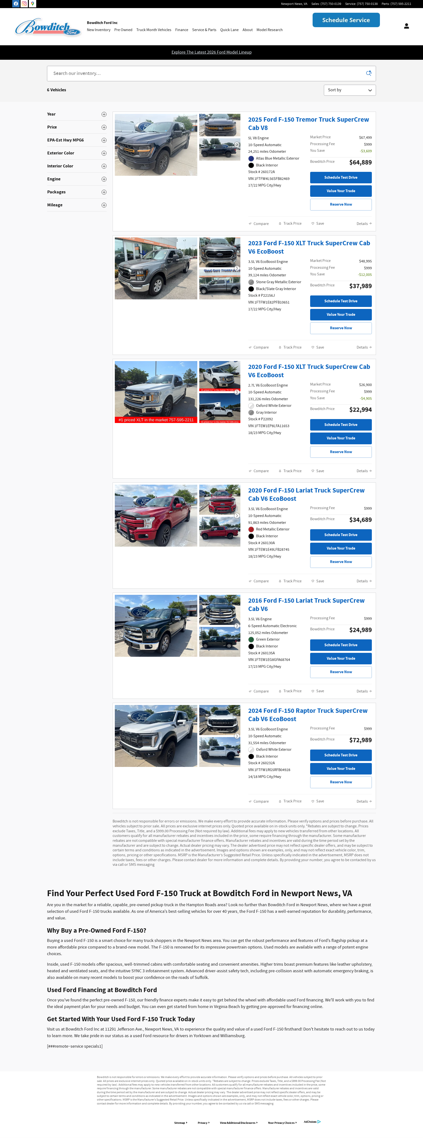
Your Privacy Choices (281, 1123)
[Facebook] (16, 3)
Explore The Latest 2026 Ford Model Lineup (212, 52)
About (248, 30)
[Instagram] (24, 3)
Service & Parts (204, 30)
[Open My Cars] (405, 26)
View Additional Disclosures (237, 1123)
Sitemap (179, 1123)
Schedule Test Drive (340, 177)
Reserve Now (341, 204)
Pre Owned (123, 30)
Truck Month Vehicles (153, 30)
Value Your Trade (341, 191)
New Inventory (98, 30)
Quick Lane (229, 30)
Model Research (270, 30)
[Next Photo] (237, 144)
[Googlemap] (32, 3)
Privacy (202, 1123)
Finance (181, 30)
